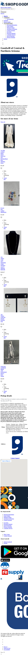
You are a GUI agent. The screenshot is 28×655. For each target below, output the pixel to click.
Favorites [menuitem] (9, 32)
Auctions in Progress (9, 518)
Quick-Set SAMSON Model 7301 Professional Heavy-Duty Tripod (4, 371)
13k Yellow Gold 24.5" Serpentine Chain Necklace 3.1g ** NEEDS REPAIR (3, 263)
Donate (5, 543)
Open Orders (7, 516)
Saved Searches (7, 525)
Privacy (5, 646)
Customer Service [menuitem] (11, 34)
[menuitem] (15, 16)
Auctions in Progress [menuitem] (12, 29)
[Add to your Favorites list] (1, 168)
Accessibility (7, 649)
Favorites (6, 522)
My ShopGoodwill (8, 23)
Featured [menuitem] (6, 20)
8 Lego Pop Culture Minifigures (3, 210)
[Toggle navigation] (1, 1)
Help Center (7, 534)
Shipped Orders (7, 517)
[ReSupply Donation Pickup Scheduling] (12, 574)
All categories (10, 19)
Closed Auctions (8, 520)
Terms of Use (7, 648)
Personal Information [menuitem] (12, 25)
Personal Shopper (8, 524)
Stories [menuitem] (5, 39)
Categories (6, 17)
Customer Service (8, 528)
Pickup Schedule (8, 527)
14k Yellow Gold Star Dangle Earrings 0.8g (3, 318)
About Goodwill (8, 542)
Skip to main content (6, 7)
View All (3, 122)
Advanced (3, 12)
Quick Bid (5, 178)
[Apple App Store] (5, 561)
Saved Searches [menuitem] (11, 36)
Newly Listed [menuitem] (7, 22)
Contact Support (15, 458)
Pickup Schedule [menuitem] (11, 37)
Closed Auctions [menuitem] (11, 30)
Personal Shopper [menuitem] (11, 33)
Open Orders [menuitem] (10, 26)
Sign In (2, 13)
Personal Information (9, 514)
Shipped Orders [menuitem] (11, 27)
